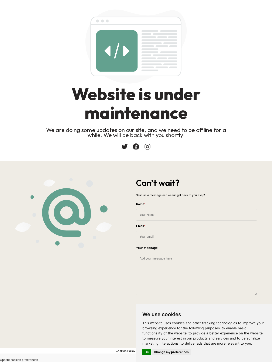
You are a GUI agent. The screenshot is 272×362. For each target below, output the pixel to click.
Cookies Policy (125, 350)
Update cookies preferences (19, 360)
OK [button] (146, 352)
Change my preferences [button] (171, 352)
